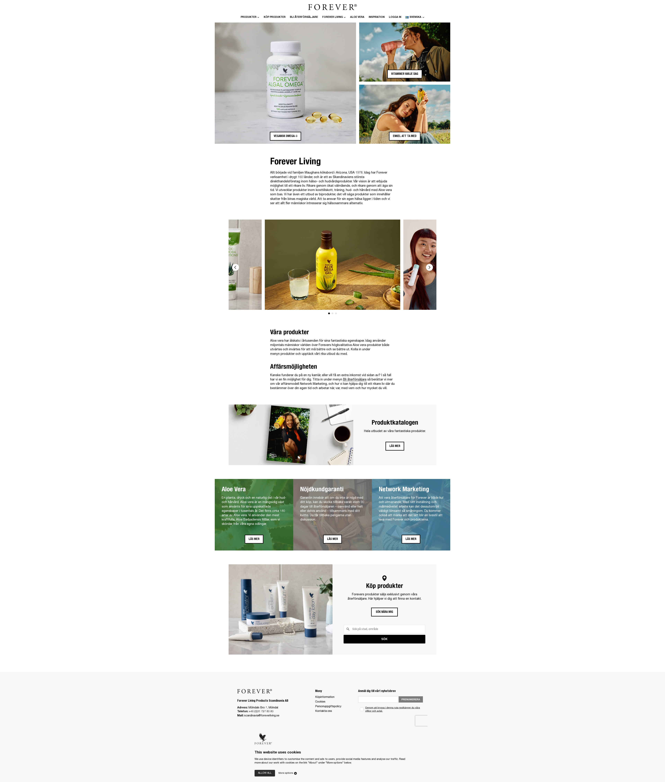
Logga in (395, 17)
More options (285, 773)
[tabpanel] (332, 265)
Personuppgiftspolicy (328, 706)
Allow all (265, 773)
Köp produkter (275, 17)
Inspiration (377, 17)
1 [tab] (329, 313)
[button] (285, 136)
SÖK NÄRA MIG (384, 612)
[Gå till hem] (332, 5)
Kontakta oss (323, 711)
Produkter (248, 17)
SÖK (384, 639)
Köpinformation (324, 697)
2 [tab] (332, 313)
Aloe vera (357, 17)
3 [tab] (336, 313)
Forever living (332, 17)
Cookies (320, 702)
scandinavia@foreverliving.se (261, 715)
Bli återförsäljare (304, 17)
